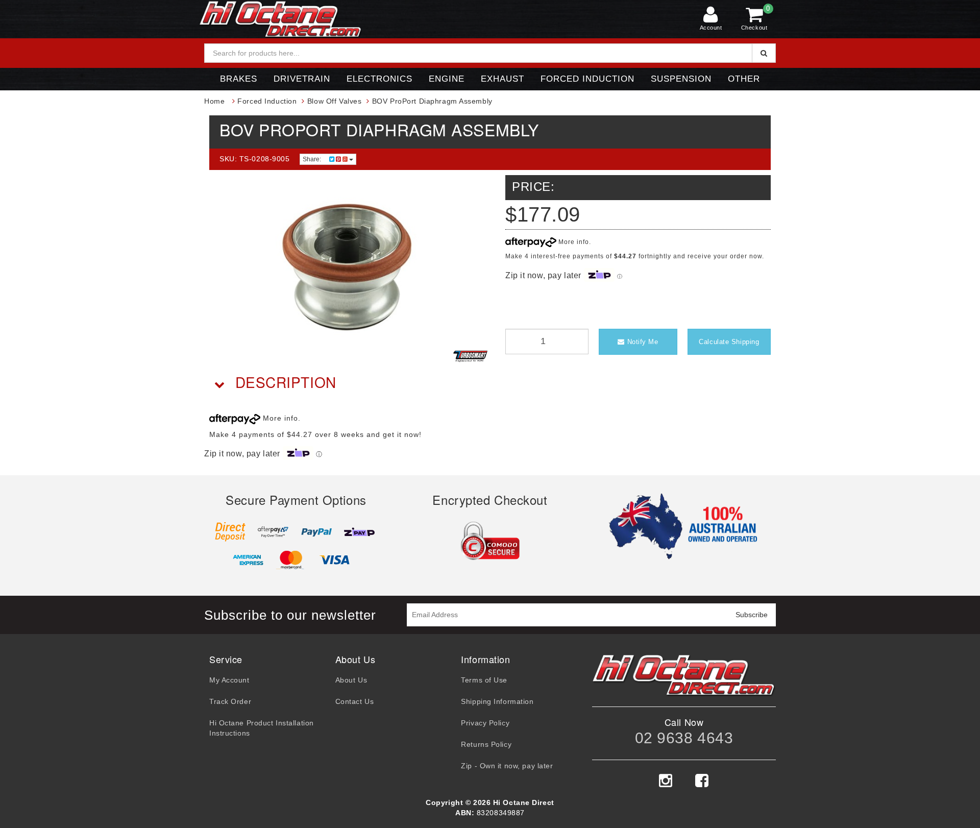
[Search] (764, 53)
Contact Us (354, 701)
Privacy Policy (485, 723)
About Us (351, 680)
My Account (229, 680)
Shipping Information (497, 701)
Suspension (681, 79)
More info (572, 242)
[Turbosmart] (470, 356)
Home (214, 101)
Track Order (230, 701)
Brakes (238, 79)
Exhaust (502, 79)
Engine (446, 79)
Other (744, 79)
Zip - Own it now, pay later (507, 766)
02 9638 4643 (684, 737)
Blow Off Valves (334, 101)
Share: (313, 159)
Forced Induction (587, 79)
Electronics (379, 79)
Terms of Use (484, 680)
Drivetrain (302, 79)
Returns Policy (486, 744)
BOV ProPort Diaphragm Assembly (432, 101)
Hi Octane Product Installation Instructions (261, 728)
